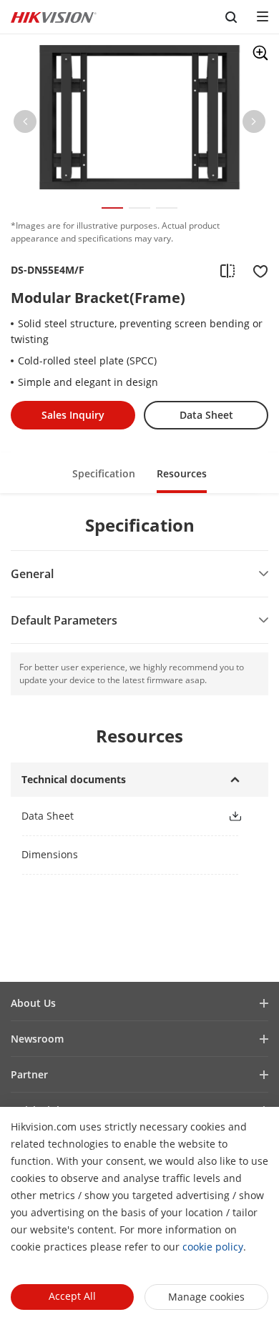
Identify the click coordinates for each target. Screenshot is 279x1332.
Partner (29, 1074)
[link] (113, 815)
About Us (33, 1003)
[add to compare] (227, 270)
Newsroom (37, 1038)
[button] (25, 124)
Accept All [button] (72, 1296)
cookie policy (212, 1246)
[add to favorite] (256, 270)
